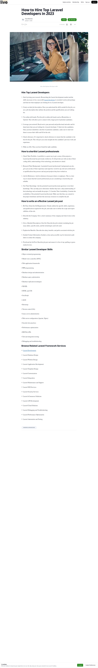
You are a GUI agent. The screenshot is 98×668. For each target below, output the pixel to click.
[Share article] (67, 24)
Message (73, 19)
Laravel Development (29, 350)
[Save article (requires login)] (71, 24)
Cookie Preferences (90, 665)
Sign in (94, 2)
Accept (80, 665)
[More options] (75, 24)
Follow (64, 19)
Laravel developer (49, 100)
